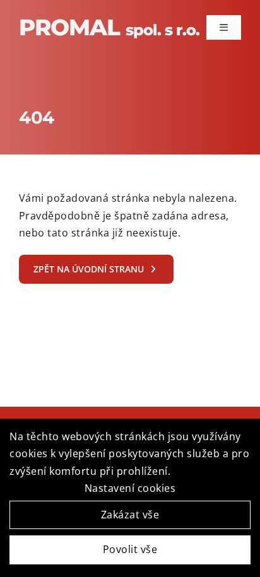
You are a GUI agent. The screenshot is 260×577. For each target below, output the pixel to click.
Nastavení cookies (130, 488)
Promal (109, 27)
